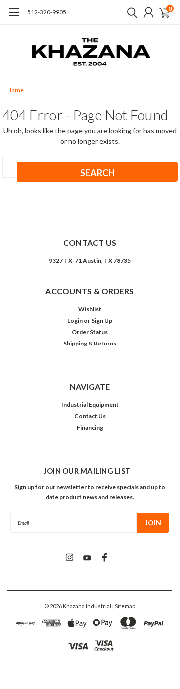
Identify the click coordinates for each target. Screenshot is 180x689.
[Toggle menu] (14, 17)
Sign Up (102, 320)
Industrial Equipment (90, 404)
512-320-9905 (47, 12)
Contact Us (90, 416)
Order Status (90, 332)
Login (75, 320)
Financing (90, 427)
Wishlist (90, 309)
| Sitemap (124, 606)
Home (16, 90)
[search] (130, 12)
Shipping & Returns (90, 343)
